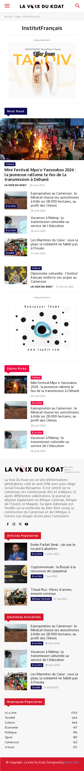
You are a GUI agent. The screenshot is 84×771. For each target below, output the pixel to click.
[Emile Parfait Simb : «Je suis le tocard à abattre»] (15, 552)
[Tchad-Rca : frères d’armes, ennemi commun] (15, 597)
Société (10, 252)
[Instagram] (14, 524)
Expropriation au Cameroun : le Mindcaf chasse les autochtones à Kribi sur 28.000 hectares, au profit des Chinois (55, 199)
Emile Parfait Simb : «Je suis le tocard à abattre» (53, 546)
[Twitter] (20, 524)
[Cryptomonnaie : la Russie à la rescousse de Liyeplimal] (15, 574)
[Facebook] (7, 524)
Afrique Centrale (41, 598)
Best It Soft (71, 762)
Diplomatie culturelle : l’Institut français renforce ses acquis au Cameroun (54, 277)
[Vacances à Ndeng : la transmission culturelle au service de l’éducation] (15, 225)
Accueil (8, 16)
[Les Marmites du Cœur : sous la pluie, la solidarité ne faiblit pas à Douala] (15, 247)
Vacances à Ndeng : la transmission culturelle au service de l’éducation (50, 222)
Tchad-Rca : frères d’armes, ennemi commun (51, 591)
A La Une (11, 206)
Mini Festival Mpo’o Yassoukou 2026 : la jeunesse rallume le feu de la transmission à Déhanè (40, 174)
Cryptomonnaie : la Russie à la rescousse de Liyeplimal (53, 569)
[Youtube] (26, 524)
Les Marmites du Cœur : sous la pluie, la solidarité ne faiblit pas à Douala (54, 244)
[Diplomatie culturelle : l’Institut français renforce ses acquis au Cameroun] (15, 275)
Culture (10, 164)
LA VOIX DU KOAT (15, 185)
